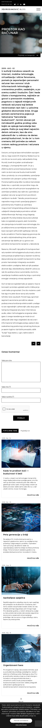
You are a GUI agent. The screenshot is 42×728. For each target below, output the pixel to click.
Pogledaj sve (25, 431)
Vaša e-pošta (8, 397)
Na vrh (21, 702)
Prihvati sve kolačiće (21, 720)
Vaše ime (6, 387)
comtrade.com (7, 1)
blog (14, 9)
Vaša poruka (7, 360)
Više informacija (21, 725)
